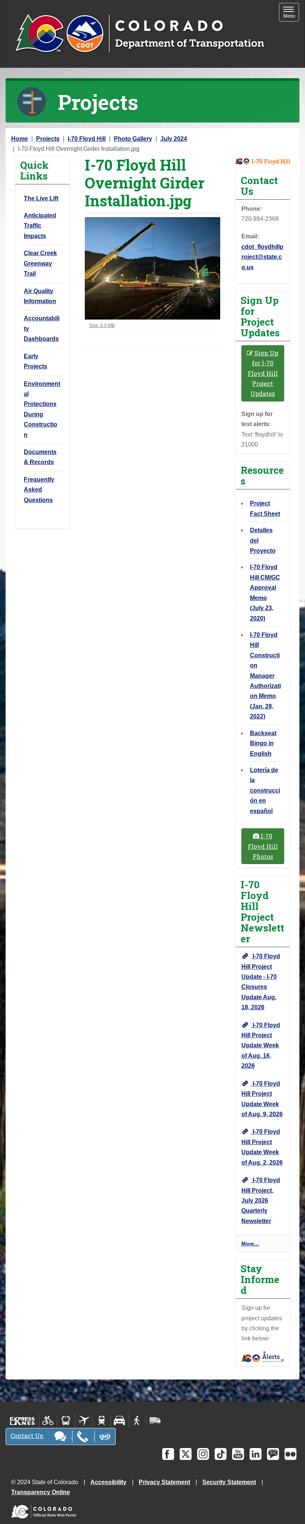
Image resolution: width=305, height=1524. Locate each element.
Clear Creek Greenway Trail (40, 263)
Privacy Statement (164, 1482)
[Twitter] (186, 1454)
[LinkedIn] (255, 1454)
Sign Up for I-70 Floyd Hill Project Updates (263, 373)
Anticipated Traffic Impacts (40, 225)
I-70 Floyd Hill (87, 139)
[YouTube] (238, 1454)
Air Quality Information (40, 296)
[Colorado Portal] (45, 1510)
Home (19, 139)
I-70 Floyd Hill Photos (263, 846)
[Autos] (119, 1420)
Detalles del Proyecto (263, 540)
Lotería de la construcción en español (265, 790)
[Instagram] (203, 1454)
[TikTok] (220, 1454)
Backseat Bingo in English (263, 743)
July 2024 (173, 139)
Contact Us (27, 1435)
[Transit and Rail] (66, 1420)
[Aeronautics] (84, 1420)
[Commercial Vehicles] (155, 1420)
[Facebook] (168, 1454)
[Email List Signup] (273, 1454)
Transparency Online (40, 1492)
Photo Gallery (133, 139)
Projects (48, 139)
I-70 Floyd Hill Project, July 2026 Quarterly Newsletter (260, 1200)
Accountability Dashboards (42, 328)
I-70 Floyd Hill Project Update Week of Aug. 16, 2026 (260, 1045)
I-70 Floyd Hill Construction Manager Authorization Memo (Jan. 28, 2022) (265, 676)
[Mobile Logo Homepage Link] (139, 34)
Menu (291, 13)
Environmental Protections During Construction (42, 409)
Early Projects (35, 361)
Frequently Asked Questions (39, 489)
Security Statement (229, 1482)
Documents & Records (40, 457)
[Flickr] (290, 1454)
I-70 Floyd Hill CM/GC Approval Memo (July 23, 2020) (265, 592)
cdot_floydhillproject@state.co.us (262, 257)
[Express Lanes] (22, 1420)
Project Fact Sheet (265, 508)
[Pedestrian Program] (137, 1420)
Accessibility (108, 1482)
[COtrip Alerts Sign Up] (263, 1356)
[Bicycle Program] (48, 1420)
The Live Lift (41, 198)
